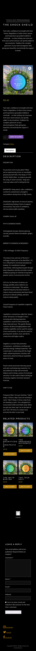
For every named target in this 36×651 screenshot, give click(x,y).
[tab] (10, 150)
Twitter (8, 632)
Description (10, 150)
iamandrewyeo (13, 4)
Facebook (8, 638)
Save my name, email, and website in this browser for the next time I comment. (17, 604)
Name (7, 579)
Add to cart (16, 137)
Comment (9, 558)
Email (7, 587)
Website (8, 594)
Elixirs (12, 144)
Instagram (9, 627)
